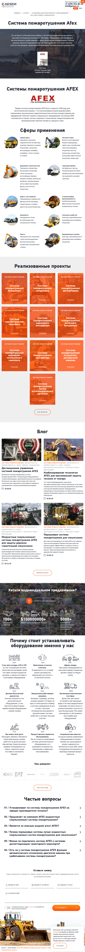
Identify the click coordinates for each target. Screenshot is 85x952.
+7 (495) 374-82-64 (74, 4)
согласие (31, 907)
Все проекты (42, 412)
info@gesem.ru (72, 6)
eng (80, 8)
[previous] (5, 774)
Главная (17, 13)
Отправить (61, 908)
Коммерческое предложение (45, 601)
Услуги (26, 13)
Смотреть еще (42, 787)
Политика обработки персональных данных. (32, 948)
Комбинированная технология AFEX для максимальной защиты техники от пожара (62, 476)
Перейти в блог (42, 572)
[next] (79, 774)
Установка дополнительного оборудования (50, 13)
